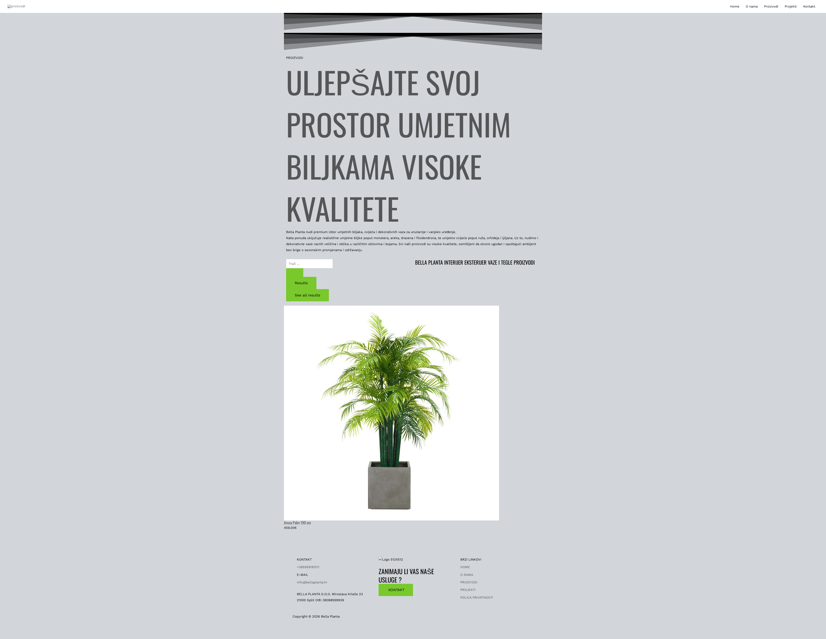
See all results (307, 295)
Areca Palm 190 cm (297, 522)
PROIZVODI (468, 582)
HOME (465, 567)
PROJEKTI (468, 590)
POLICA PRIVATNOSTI (476, 597)
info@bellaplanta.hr (312, 582)
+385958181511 (308, 567)
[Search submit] (294, 272)
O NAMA (466, 575)
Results (301, 283)
